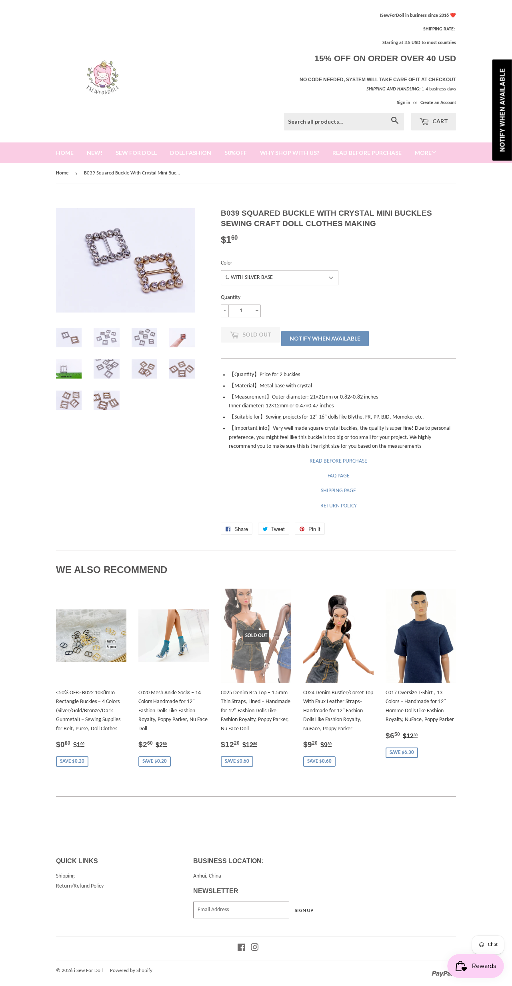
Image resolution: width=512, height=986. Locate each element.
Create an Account (438, 102)
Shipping (65, 876)
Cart (439, 121)
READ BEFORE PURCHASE (338, 461)
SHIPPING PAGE (338, 491)
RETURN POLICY (338, 506)
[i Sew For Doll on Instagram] (255, 949)
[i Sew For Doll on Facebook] (241, 949)
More (423, 152)
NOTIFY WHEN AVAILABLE (325, 338)
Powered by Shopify (131, 970)
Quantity (230, 298)
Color (226, 263)
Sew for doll (136, 152)
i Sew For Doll (88, 970)
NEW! (94, 152)
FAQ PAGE (339, 476)
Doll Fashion (190, 152)
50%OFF (235, 152)
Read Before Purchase (367, 152)
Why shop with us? (289, 152)
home (65, 152)
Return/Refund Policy (80, 886)
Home (62, 173)
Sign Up (304, 910)
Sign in (403, 102)
